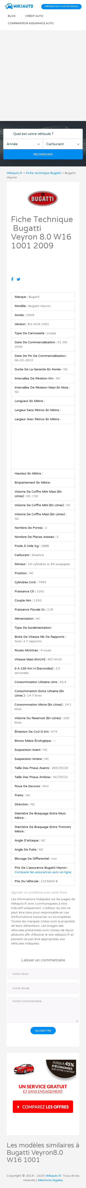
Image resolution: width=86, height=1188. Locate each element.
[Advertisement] (43, 75)
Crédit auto (34, 16)
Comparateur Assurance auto (31, 23)
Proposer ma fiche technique (61, 6)
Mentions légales (50, 1180)
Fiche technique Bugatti (43, 173)
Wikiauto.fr (14, 173)
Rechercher (43, 154)
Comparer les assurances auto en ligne (43, 872)
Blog (11, 16)
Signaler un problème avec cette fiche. (39, 892)
